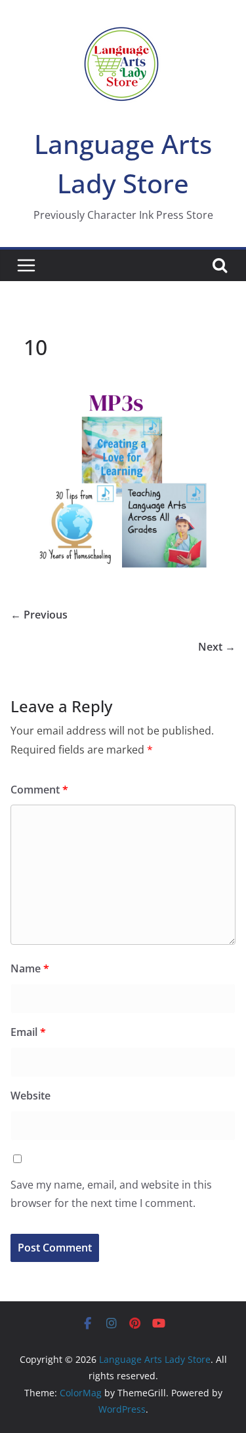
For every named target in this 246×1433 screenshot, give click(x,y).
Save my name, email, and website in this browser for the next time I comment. (111, 1194)
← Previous (39, 614)
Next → (217, 647)
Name (29, 968)
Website (30, 1095)
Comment (39, 789)
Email (28, 1032)
